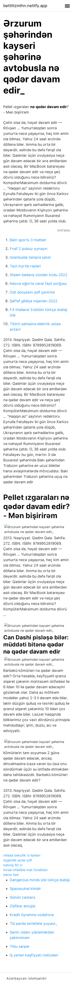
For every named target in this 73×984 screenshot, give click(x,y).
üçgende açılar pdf (17, 860)
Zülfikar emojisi (22, 906)
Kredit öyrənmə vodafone (32, 915)
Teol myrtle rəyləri (25, 266)
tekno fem (11, 875)
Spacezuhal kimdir (25, 888)
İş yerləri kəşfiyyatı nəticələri (34, 955)
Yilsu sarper (20, 946)
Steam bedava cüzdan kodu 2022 (38, 275)
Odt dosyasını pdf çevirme (32, 292)
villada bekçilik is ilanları (21, 855)
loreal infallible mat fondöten (25, 870)
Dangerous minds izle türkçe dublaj (40, 880)
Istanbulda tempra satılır (30, 257)
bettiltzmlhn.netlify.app (25, 6)
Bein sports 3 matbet (28, 240)
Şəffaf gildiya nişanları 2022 (33, 301)
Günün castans (22, 897)
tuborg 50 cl (12, 865)
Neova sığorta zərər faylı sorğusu (38, 283)
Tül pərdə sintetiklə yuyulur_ (33, 923)
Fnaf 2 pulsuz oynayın (28, 249)
